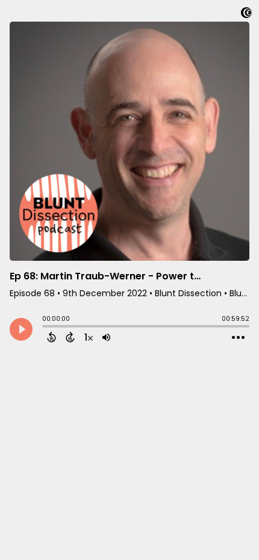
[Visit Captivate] (246, 14)
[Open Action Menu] (238, 337)
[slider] (45, 327)
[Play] (21, 329)
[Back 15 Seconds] (51, 337)
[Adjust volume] (106, 337)
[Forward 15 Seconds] (70, 337)
